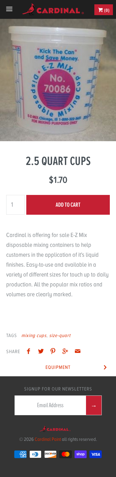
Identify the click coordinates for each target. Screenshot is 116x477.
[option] (58, 80)
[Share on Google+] (66, 352)
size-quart (60, 335)
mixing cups (33, 335)
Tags (11, 335)
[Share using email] (78, 352)
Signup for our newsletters (58, 389)
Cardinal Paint (48, 439)
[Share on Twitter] (42, 352)
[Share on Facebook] (30, 352)
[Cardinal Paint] (53, 9)
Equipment (58, 367)
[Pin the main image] (54, 352)
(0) (106, 10)
